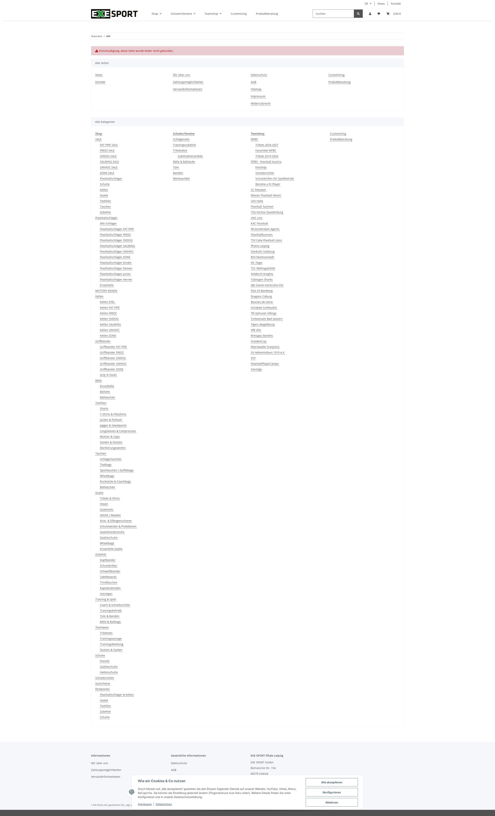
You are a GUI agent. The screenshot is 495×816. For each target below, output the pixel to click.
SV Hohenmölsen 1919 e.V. (268, 352)
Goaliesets (106, 509)
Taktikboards (108, 577)
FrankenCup (258, 341)
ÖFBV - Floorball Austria (266, 161)
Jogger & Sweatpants (113, 425)
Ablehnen (331, 802)
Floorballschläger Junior (115, 274)
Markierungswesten (113, 448)
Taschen (105, 206)
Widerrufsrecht (261, 103)
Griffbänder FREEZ (112, 352)
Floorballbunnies (262, 234)
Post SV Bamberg (262, 291)
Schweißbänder (110, 571)
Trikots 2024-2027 (266, 145)
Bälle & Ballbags (110, 622)
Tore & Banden (109, 616)
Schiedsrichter (104, 678)
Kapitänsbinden (110, 588)
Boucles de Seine (262, 302)
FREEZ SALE (107, 150)
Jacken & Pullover (111, 420)
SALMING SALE (109, 161)
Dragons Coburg (261, 296)
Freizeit (104, 661)
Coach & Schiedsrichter (115, 605)
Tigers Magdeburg (263, 324)
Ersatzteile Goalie (111, 549)
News (381, 3)
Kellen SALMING (110, 324)
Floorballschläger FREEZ (115, 234)
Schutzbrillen (108, 565)
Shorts (104, 408)
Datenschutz (259, 75)
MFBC (254, 139)
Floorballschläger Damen (116, 268)
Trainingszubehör (184, 145)
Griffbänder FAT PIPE (113, 347)
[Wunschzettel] (378, 13)
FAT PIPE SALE (109, 145)
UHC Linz (256, 218)
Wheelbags (107, 476)
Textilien (105, 201)
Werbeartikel (181, 178)
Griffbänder (103, 341)
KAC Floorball (259, 223)
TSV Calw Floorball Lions (266, 240)
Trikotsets (106, 633)
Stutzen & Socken (111, 650)
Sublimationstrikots (190, 156)
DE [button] (366, 3)
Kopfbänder (107, 560)
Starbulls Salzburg (263, 251)
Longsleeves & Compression (118, 431)
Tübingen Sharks (262, 279)
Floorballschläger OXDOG (116, 240)
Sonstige (256, 369)
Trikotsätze (180, 150)
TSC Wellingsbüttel (263, 268)
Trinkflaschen (108, 582)
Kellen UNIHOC (109, 330)
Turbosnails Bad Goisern (267, 319)
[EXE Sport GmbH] (114, 13)
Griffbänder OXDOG (113, 358)
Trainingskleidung (111, 644)
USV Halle (257, 201)
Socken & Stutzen (111, 442)
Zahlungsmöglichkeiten (188, 82)
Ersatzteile (107, 285)
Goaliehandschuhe (112, 532)
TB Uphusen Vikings (264, 313)
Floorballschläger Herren (116, 279)
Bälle (98, 380)
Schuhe (105, 184)
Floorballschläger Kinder (116, 262)
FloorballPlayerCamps (265, 363)
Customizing (239, 13)
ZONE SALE (107, 173)
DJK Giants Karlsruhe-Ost (267, 285)
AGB (253, 82)
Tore (176, 167)
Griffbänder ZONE (111, 369)
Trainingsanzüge (111, 638)
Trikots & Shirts (110, 498)
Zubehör (105, 212)
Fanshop (260, 167)
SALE (98, 139)
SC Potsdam (258, 190)
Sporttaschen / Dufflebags (117, 470)
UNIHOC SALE (109, 167)
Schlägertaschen (110, 459)
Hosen (104, 504)
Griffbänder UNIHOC (113, 363)
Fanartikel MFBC (265, 150)
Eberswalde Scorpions (265, 347)
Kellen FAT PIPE (110, 307)
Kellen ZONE (108, 335)
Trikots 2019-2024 (266, 156)
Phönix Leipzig (260, 246)
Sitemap (256, 89)
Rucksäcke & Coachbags (115, 481)
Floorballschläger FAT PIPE (117, 229)
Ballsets (105, 391)
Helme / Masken (110, 515)
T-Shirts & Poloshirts (113, 414)
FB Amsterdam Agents (265, 229)
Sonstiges (106, 593)
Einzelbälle (107, 386)
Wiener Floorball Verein (266, 195)
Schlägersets (181, 139)
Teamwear (102, 627)
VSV (253, 358)
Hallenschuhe (109, 672)
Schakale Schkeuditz (264, 307)
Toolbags (106, 464)
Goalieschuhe (109, 537)
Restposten (102, 689)
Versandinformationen (187, 89)
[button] (370, 13)
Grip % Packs (108, 375)
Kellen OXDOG (109, 319)
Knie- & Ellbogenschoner (116, 521)
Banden (178, 173)
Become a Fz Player (267, 184)
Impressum (258, 96)
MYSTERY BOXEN (106, 291)
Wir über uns (181, 75)
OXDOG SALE (108, 156)
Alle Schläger (108, 223)
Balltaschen (107, 397)
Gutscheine (102, 683)
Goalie (104, 195)
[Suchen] (358, 13)
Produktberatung (267, 13)
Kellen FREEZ (108, 313)
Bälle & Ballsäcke (184, 161)
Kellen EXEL (107, 302)
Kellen (104, 190)
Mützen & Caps (110, 436)
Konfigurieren (332, 792)
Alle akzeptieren (331, 782)
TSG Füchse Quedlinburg (267, 212)
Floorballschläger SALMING (117, 246)
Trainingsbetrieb (111, 610)
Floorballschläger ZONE (115, 257)
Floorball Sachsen (262, 206)
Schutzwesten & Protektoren (118, 526)
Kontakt (396, 3)
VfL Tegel (256, 262)
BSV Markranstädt (262, 257)
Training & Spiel (105, 599)
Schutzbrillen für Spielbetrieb (274, 178)
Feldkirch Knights (262, 274)
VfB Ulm (256, 330)
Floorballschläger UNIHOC (117, 251)
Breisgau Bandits (262, 335)
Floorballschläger (111, 178)
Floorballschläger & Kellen (117, 694)
